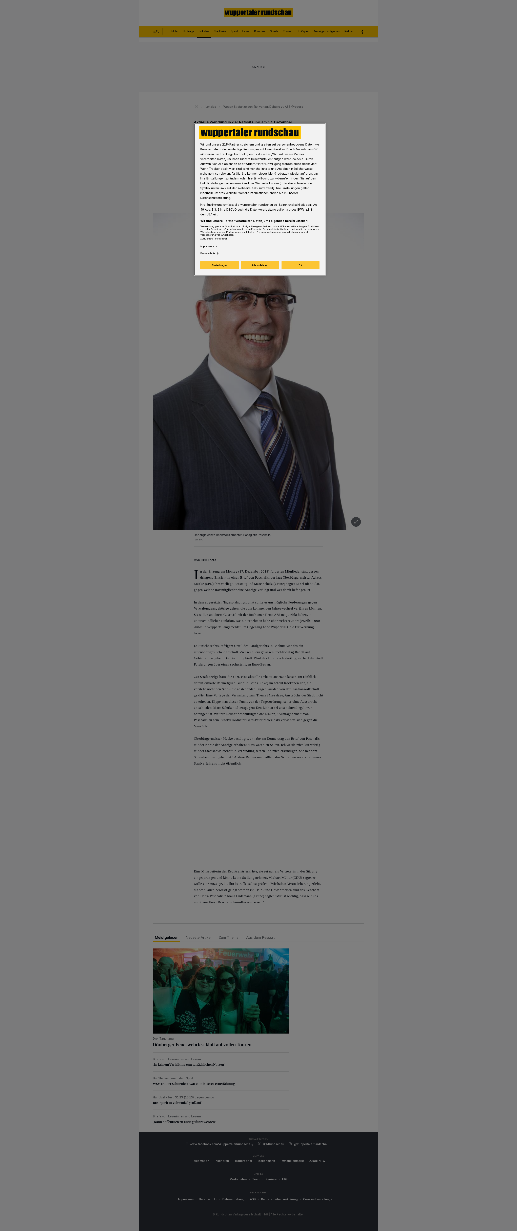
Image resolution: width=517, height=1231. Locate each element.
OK (300, 265)
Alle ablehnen (260, 265)
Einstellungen (219, 265)
